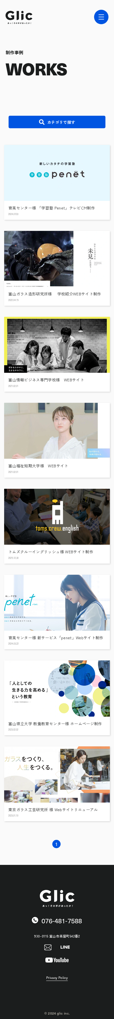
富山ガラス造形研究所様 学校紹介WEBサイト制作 (54, 294)
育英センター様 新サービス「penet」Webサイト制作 (55, 637)
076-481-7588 (61, 920)
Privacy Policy (57, 978)
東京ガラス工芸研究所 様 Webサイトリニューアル (53, 809)
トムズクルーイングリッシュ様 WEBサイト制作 (50, 551)
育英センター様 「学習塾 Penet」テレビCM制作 (51, 208)
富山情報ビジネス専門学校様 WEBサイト (46, 380)
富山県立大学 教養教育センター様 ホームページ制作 (55, 723)
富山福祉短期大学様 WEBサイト (38, 465)
